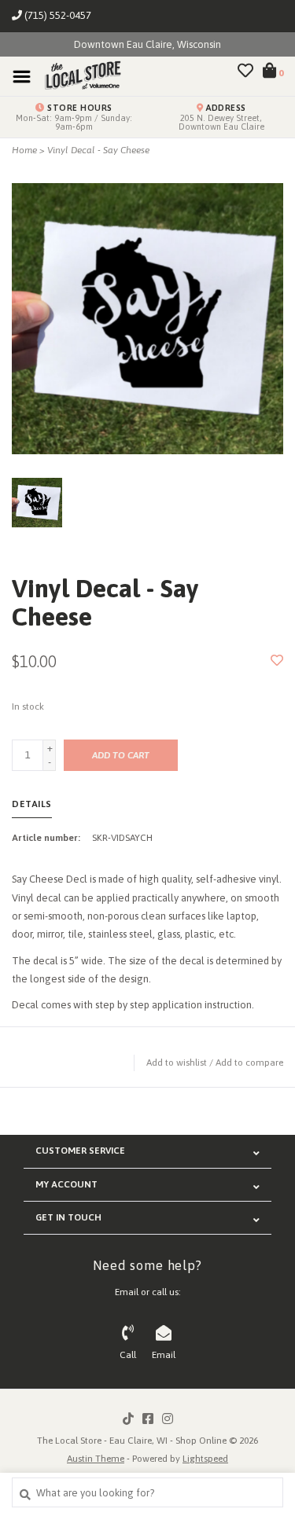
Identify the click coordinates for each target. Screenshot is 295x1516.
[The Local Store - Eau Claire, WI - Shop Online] (78, 76)
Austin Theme (95, 1458)
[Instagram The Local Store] (167, 1418)
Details (32, 803)
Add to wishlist (176, 1062)
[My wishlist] (245, 73)
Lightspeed (205, 1458)
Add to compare (249, 1062)
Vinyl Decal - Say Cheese (98, 150)
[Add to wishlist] (277, 661)
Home (24, 150)
